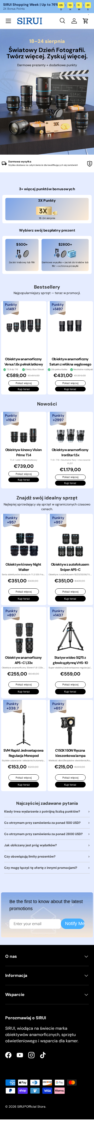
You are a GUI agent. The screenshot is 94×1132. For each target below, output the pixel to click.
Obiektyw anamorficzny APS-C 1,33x (23, 660)
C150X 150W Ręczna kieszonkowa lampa (70, 753)
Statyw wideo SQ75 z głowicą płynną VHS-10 (70, 660)
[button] (85, 21)
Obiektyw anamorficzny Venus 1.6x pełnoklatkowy (23, 362)
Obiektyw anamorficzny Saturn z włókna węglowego (70, 362)
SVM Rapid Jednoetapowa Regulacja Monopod (23, 753)
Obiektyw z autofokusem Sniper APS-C (70, 567)
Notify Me (75, 923)
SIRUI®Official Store (31, 1107)
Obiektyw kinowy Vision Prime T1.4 (23, 452)
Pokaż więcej (24, 383)
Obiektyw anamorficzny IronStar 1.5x (70, 452)
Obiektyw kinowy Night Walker (23, 567)
